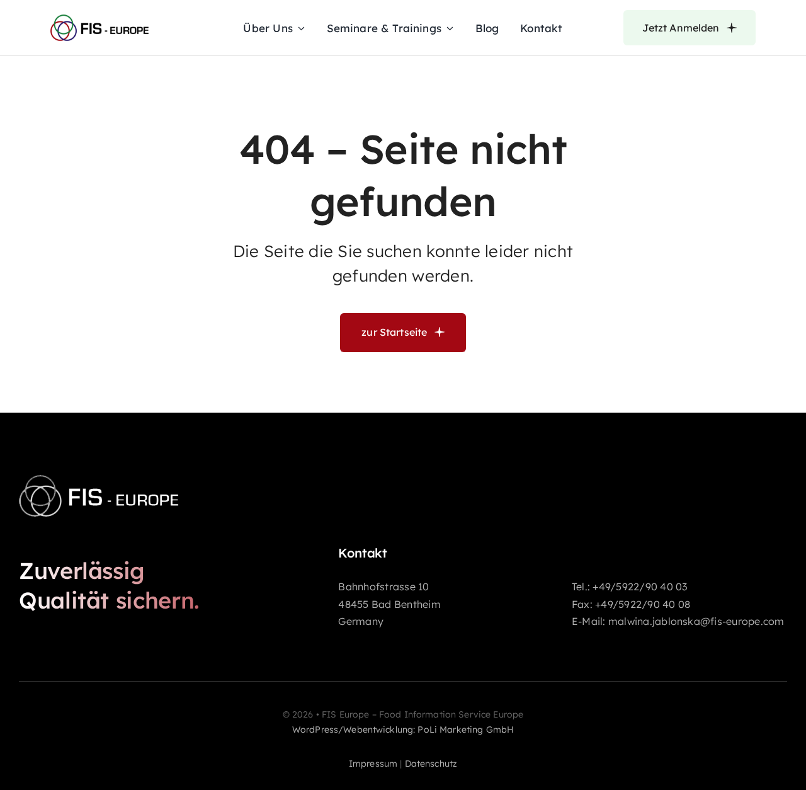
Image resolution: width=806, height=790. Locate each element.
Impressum (373, 763)
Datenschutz (431, 763)
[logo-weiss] (145, 475)
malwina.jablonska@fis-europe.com (696, 621)
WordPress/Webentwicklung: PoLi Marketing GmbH (403, 729)
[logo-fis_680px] (127, 17)
